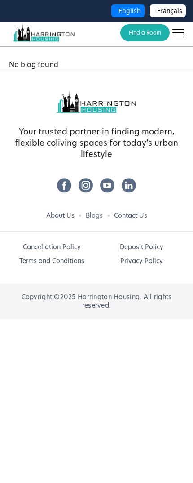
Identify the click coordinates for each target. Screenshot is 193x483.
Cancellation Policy (52, 246)
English (129, 10)
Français (169, 10)
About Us (60, 215)
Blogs (94, 215)
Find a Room (145, 32)
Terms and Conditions (51, 260)
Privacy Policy (141, 260)
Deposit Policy (141, 246)
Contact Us (130, 215)
